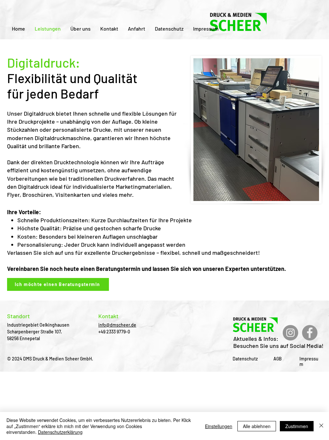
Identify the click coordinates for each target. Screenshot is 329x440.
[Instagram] (290, 332)
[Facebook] (309, 332)
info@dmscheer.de (117, 325)
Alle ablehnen (257, 426)
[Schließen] (321, 426)
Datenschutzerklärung (60, 432)
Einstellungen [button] (218, 426)
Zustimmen (296, 426)
